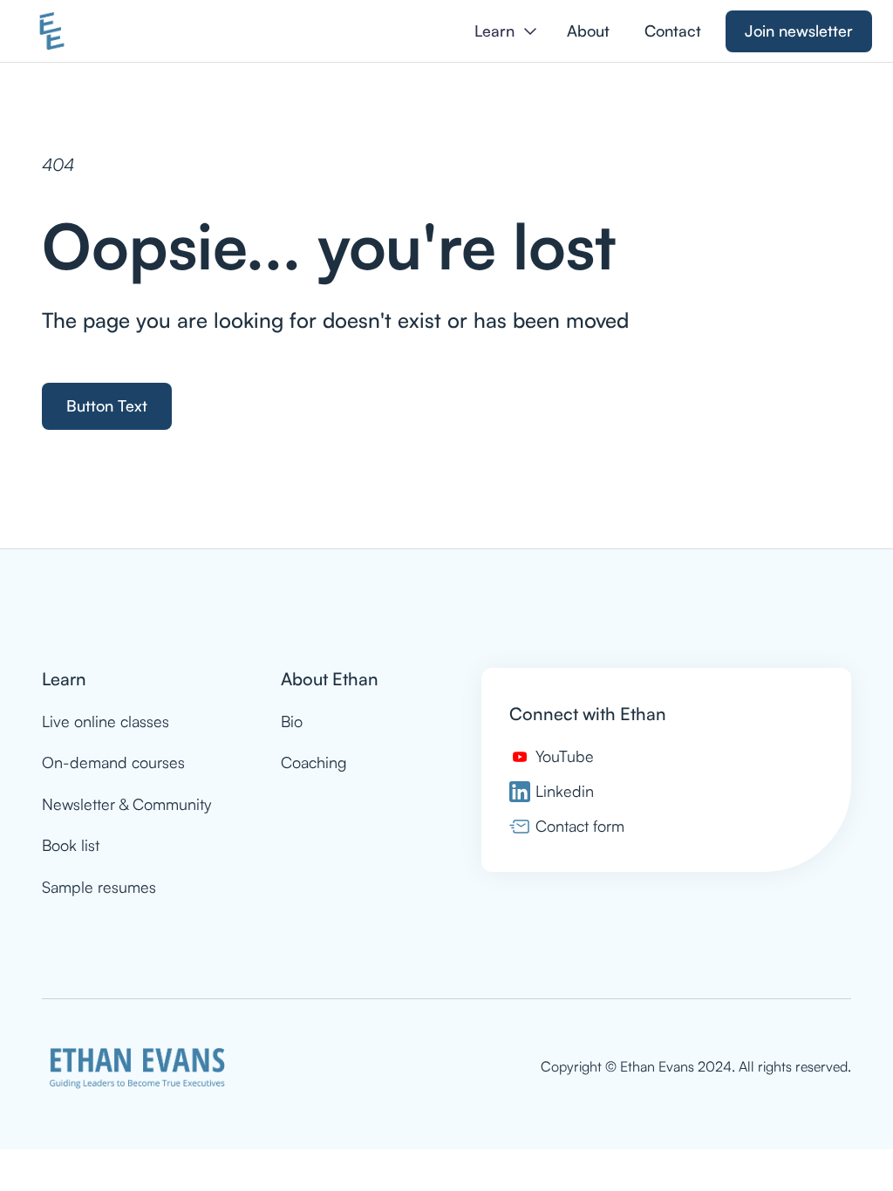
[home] (52, 31)
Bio (292, 721)
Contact (672, 30)
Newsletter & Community (126, 803)
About (588, 30)
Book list (70, 844)
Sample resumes (99, 886)
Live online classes (105, 721)
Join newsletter (799, 30)
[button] (505, 31)
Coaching (314, 762)
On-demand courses (113, 762)
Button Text (106, 405)
